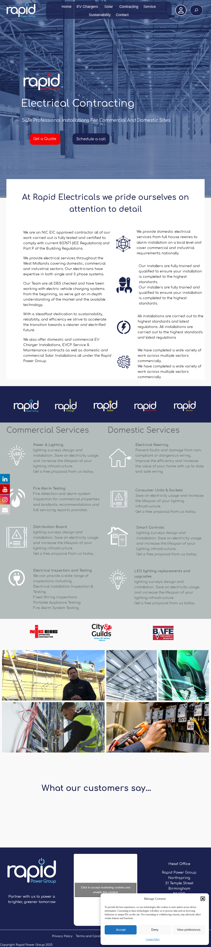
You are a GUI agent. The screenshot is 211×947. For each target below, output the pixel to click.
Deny (154, 929)
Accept (120, 929)
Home (67, 7)
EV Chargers (87, 7)
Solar (108, 7)
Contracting (128, 7)
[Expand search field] (196, 10)
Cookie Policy (153, 939)
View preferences (188, 929)
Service (149, 7)
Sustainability (100, 15)
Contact (122, 15)
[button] (203, 899)
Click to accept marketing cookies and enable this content (105, 890)
